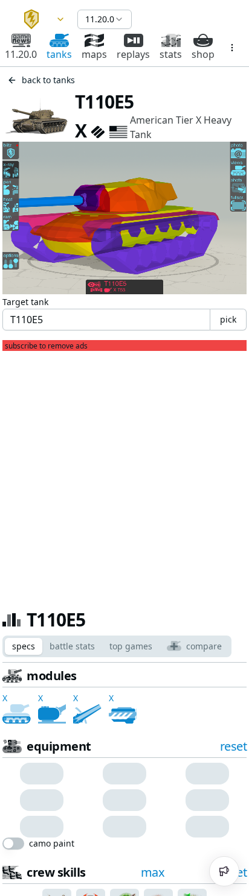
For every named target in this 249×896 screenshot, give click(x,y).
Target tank (25, 302)
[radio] (26, 773)
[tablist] (116, 646)
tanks (59, 54)
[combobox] (39, 19)
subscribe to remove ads (46, 346)
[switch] (13, 844)
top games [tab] (130, 646)
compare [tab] (204, 646)
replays (133, 54)
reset (233, 746)
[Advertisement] (124, 475)
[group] (41, 773)
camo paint (51, 843)
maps (94, 54)
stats (171, 54)
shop (203, 54)
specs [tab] (23, 646)
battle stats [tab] (72, 646)
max (153, 872)
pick (228, 319)
